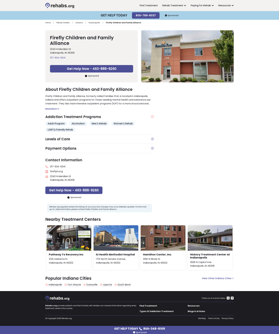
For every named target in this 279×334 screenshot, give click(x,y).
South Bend (124, 284)
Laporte (107, 284)
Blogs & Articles (196, 311)
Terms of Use (213, 318)
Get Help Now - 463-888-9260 (91, 69)
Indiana (79, 22)
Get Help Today (139, 328)
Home (48, 22)
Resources (224, 5)
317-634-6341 (58, 57)
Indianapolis (94, 22)
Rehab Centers (63, 22)
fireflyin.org (56, 171)
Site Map (202, 318)
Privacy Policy (228, 318)
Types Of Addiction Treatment (157, 311)
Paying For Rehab (201, 5)
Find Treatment (149, 5)
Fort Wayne (74, 284)
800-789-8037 (146, 15)
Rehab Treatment (172, 5)
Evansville (92, 284)
